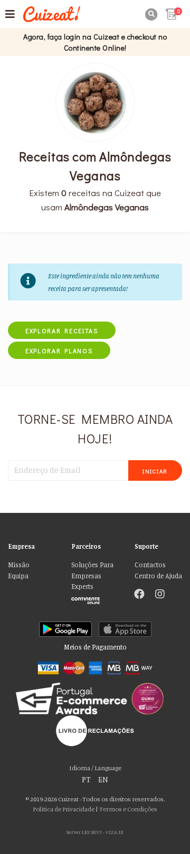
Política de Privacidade (63, 809)
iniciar (155, 471)
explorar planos (59, 350)
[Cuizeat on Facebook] (139, 595)
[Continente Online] (95, 598)
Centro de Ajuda (158, 576)
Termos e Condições (128, 809)
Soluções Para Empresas (92, 570)
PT (86, 779)
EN (103, 779)
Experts (82, 586)
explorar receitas (61, 330)
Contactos (150, 565)
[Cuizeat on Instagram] (159, 595)
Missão (19, 565)
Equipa (18, 576)
